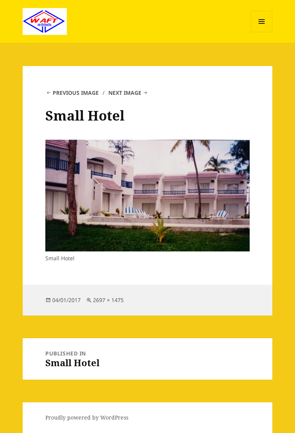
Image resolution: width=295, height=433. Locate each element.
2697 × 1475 (108, 300)
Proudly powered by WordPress (86, 417)
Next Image (124, 92)
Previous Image (76, 92)
